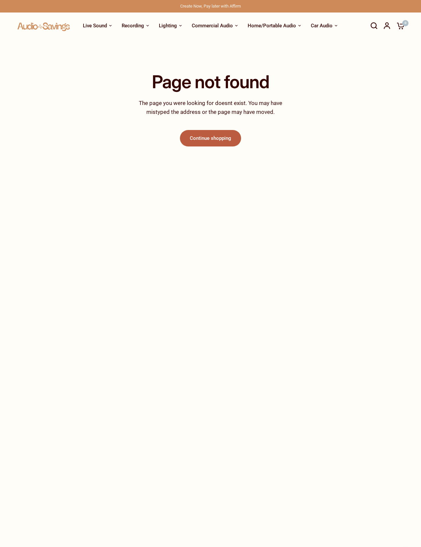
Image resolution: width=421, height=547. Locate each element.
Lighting (168, 26)
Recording (133, 26)
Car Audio (322, 26)
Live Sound (95, 26)
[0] (399, 26)
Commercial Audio (212, 26)
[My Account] (387, 26)
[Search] (374, 26)
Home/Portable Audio (272, 26)
